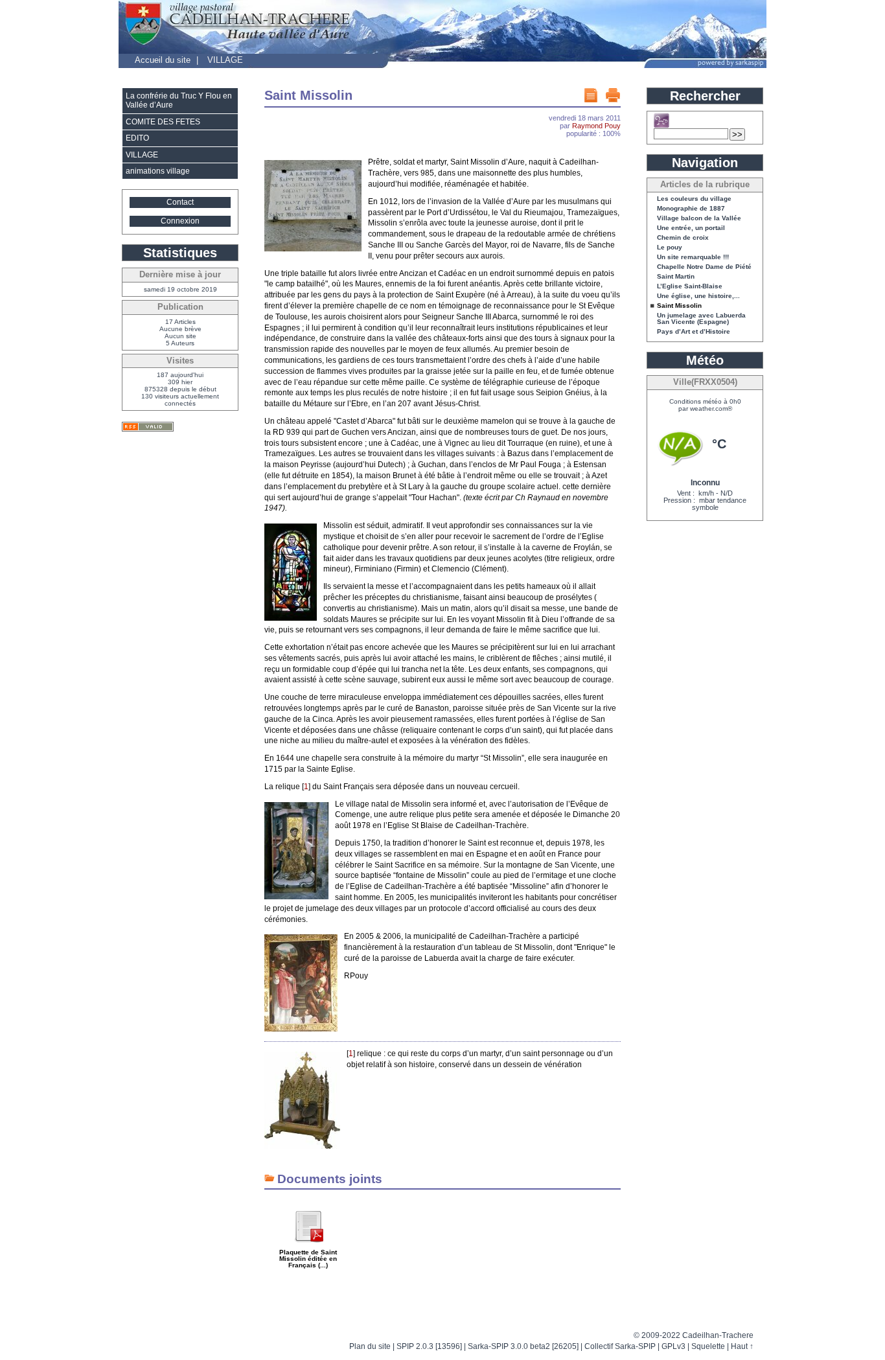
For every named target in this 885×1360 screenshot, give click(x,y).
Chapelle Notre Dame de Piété (704, 267)
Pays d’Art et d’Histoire (693, 331)
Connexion (180, 220)
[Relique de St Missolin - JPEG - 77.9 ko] (302, 1146)
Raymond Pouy (596, 126)
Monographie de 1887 (691, 208)
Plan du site (370, 1346)
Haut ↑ (742, 1346)
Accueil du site (162, 60)
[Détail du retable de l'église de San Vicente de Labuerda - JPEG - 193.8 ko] (296, 896)
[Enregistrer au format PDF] (591, 95)
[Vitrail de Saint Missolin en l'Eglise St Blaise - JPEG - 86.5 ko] (290, 618)
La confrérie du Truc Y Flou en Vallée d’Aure (179, 100)
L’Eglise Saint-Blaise (689, 286)
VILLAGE (225, 60)
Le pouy (669, 247)
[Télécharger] (308, 1247)
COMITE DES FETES (163, 121)
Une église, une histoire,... (698, 296)
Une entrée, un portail (691, 228)
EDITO (137, 138)
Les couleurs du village (694, 199)
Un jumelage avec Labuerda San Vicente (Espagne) (701, 318)
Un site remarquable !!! (693, 257)
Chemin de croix (683, 238)
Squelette (708, 1346)
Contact (180, 202)
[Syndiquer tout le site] (148, 427)
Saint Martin (676, 276)
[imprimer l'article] (613, 95)
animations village (158, 171)
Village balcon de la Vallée (699, 218)
